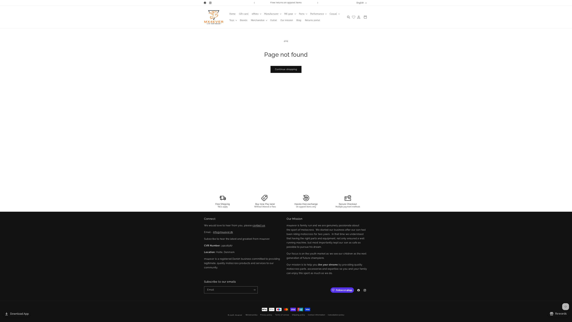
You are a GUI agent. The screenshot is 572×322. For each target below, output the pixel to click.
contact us (258, 225)
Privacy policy (266, 315)
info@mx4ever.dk (223, 232)
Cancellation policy (336, 315)
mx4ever (238, 315)
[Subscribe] (254, 289)
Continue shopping (286, 69)
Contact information (316, 315)
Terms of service (282, 315)
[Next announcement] (317, 3)
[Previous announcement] (254, 3)
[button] (256, 14)
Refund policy (252, 315)
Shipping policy (298, 315)
